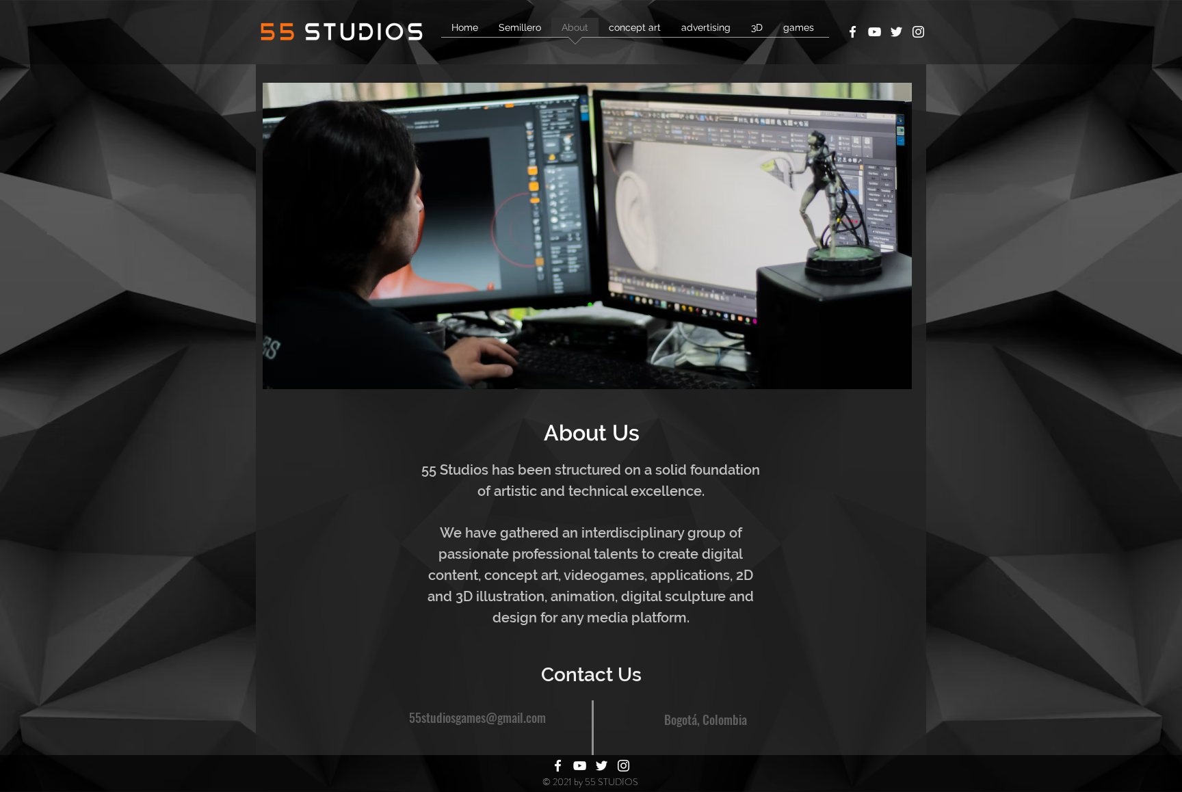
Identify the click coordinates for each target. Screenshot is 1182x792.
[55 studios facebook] (853, 32)
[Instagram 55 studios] (918, 32)
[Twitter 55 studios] (896, 32)
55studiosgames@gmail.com (477, 717)
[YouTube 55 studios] (874, 32)
